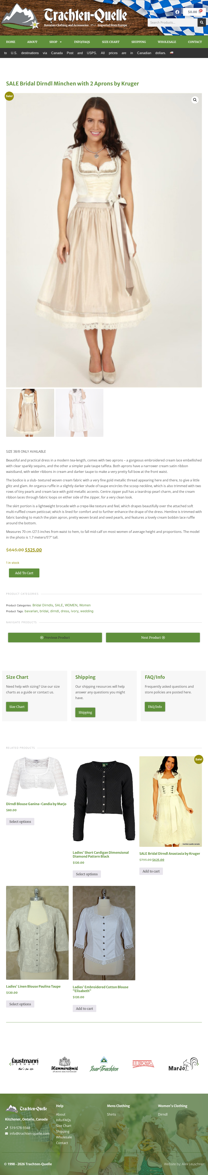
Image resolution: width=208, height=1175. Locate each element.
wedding (86, 611)
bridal (44, 611)
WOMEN (71, 605)
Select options (20, 822)
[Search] (202, 22)
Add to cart (24, 573)
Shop (53, 42)
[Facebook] (177, 12)
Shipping (138, 42)
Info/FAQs (82, 42)
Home (10, 42)
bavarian (31, 611)
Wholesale (167, 42)
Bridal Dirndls (42, 605)
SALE (59, 605)
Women (85, 605)
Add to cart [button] (151, 871)
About (32, 42)
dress (65, 611)
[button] (195, 100)
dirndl (54, 611)
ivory (74, 611)
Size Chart (110, 42)
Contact (195, 42)
